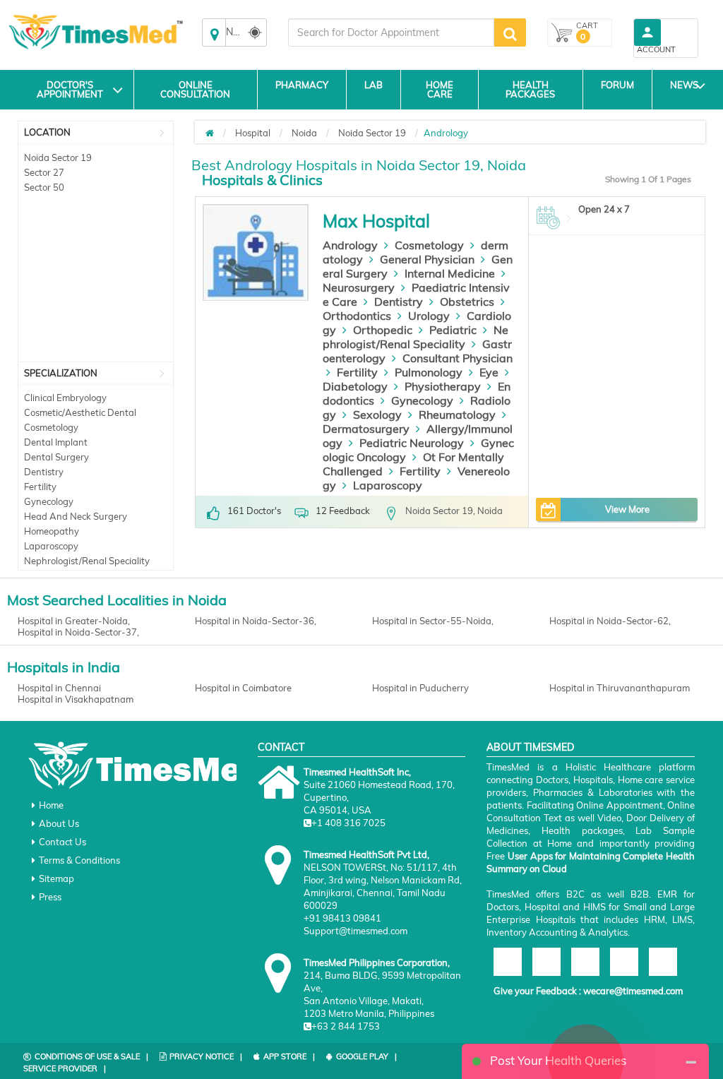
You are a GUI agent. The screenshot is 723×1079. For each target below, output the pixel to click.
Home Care (439, 89)
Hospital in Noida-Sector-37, (78, 632)
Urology (429, 316)
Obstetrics (467, 301)
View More (627, 509)
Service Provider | (64, 1068)
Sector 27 (44, 172)
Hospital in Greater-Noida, (74, 620)
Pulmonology (428, 372)
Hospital (252, 132)
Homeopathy (51, 531)
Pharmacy (301, 84)
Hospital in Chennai (59, 687)
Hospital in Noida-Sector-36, (255, 620)
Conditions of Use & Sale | (91, 1056)
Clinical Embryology (65, 397)
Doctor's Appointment (70, 89)
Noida (304, 132)
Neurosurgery (359, 287)
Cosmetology (51, 427)
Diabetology (355, 386)
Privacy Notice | (205, 1056)
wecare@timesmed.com (633, 990)
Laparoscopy (51, 546)
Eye (488, 372)
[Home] (209, 133)
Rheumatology (457, 414)
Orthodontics (357, 316)
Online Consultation (195, 89)
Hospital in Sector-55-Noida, (433, 620)
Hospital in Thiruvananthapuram (619, 687)
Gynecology (48, 501)
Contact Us (62, 841)
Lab (373, 84)
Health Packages (530, 89)
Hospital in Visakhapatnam (75, 699)
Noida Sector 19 (58, 157)
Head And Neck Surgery (75, 516)
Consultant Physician (457, 358)
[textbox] (391, 32)
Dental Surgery (56, 457)
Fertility (40, 486)
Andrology (350, 245)
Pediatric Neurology (411, 443)
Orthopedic (382, 330)
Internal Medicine (450, 273)
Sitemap (56, 878)
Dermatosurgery (366, 429)
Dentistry (44, 471)
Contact (281, 747)
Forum (617, 84)
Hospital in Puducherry (420, 687)
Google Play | (366, 1056)
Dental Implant (56, 442)
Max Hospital (376, 221)
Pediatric (453, 330)
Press (50, 896)
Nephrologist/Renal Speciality (87, 560)
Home (51, 805)
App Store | (289, 1056)
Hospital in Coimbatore (243, 687)
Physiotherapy (443, 386)
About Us (59, 823)
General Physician (427, 259)
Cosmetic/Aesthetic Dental (80, 412)
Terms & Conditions (79, 860)
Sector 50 (44, 187)
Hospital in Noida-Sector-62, (610, 620)
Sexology (377, 414)
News (684, 84)
